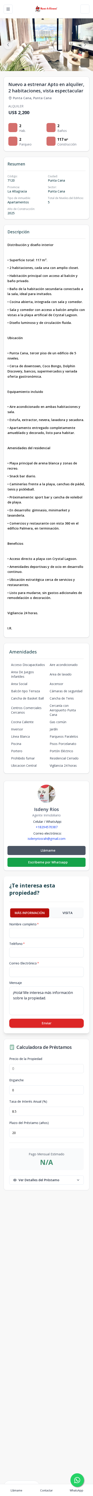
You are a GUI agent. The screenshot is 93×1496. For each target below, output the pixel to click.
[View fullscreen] (84, 62)
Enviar (46, 1023)
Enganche (16, 1080)
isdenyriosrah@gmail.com (46, 839)
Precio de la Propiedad (25, 1058)
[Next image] (84, 44)
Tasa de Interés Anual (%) (28, 1101)
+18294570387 (47, 827)
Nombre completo (24, 924)
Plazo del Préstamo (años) (29, 1122)
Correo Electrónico (24, 963)
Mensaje (15, 983)
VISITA (67, 913)
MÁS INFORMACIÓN (30, 913)
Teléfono (17, 943)
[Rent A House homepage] (46, 9)
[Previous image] (8, 44)
